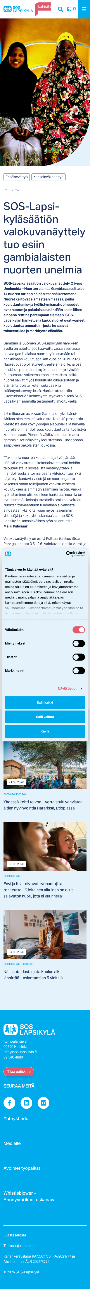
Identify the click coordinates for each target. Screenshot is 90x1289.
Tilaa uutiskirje (19, 1071)
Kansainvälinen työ (48, 177)
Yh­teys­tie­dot (16, 1120)
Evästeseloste (14, 1235)
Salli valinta (45, 717)
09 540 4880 (13, 1057)
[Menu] (84, 9)
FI (69, 9)
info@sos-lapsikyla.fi (20, 1052)
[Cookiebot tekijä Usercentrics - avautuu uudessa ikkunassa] (66, 554)
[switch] (79, 643)
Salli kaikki (45, 702)
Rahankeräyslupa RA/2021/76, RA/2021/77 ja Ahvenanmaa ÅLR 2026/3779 (39, 1259)
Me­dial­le (12, 1145)
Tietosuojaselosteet (19, 1245)
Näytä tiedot (67, 688)
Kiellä (45, 731)
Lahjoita (44, 6)
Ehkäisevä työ (16, 177)
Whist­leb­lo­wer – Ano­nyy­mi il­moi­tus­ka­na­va (29, 1197)
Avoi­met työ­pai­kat (21, 1170)
